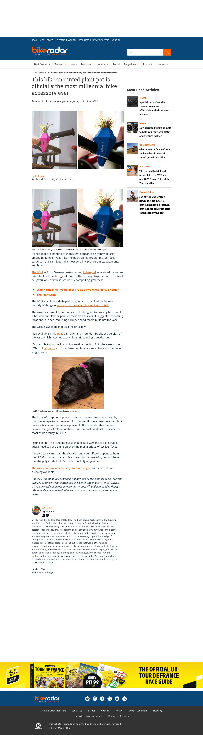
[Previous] (37, 214)
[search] (167, 52)
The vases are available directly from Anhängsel (61, 468)
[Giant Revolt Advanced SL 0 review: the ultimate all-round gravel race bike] (132, 148)
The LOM (37, 272)
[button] (78, 219)
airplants (49, 348)
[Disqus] (81, 621)
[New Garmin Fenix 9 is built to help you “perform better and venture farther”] (132, 127)
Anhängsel (89, 272)
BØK (60, 333)
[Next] (117, 214)
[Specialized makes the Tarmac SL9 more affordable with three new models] (132, 101)
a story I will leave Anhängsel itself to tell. (83, 305)
